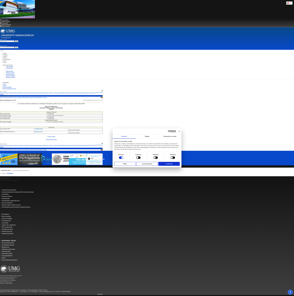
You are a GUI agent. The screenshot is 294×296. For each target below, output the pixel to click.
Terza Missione (5, 214)
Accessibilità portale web (8, 244)
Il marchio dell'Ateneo (7, 255)
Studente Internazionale (23, 97)
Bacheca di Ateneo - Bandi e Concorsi (11, 204)
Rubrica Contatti (5, 26)
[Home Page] (2, 50)
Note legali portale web (7, 233)
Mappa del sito (5, 247)
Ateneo (5, 85)
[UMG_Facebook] (8, 173)
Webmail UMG (9, 71)
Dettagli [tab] (147, 136)
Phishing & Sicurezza (7, 231)
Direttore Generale (8, 92)
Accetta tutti (169, 163)
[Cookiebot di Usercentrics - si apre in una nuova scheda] (169, 131)
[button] (8, 65)
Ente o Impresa (43, 97)
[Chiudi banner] (179, 131)
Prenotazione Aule (6, 220)
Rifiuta (125, 163)
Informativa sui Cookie (7, 229)
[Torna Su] (100, 294)
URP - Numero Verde (7, 227)
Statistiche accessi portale (8, 249)
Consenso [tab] (124, 136)
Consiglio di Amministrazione (31, 92)
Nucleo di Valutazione (7, 202)
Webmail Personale (6, 24)
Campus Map (5, 222)
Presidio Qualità (5, 198)
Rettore (2, 92)
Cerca (16, 41)
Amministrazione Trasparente (9, 189)
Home (4, 84)
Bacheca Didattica (10, 75)
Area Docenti (4, 23)
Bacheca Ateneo (10, 74)
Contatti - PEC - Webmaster (9, 224)
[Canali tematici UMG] (11, 173)
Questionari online (6, 251)
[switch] (138, 157)
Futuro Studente (4, 97)
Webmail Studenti (5, 21)
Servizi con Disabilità (7, 218)
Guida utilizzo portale (7, 253)
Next (104, 159)
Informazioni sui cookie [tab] (170, 136)
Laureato (31, 97)
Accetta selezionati (147, 163)
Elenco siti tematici (6, 216)
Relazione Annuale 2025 (51, 139)
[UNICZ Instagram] (7, 173)
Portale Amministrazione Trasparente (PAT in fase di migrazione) (18, 192)
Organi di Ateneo (7, 87)
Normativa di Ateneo (7, 196)
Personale (36, 97)
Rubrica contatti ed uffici (8, 242)
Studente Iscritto (12, 97)
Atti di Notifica (5, 194)
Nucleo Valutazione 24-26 (9, 88)
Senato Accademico (18, 92)
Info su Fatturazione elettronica (9, 259)
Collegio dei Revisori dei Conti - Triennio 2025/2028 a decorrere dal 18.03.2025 (58, 92)
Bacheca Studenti (10, 77)
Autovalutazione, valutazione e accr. (11, 200)
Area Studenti (9, 66)
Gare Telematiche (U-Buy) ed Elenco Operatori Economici (16, 207)
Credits (3, 257)
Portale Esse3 (4, 20)
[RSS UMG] (12, 173)
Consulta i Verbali (51, 136)
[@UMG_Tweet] (9, 173)
